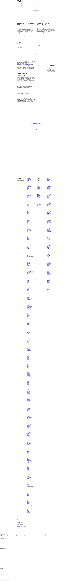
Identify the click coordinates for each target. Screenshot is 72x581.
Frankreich (28, 296)
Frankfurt (28, 294)
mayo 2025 (48, 189)
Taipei (27, 475)
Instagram (28, 323)
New (27, 388)
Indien (28, 320)
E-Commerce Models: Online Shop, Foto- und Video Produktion (30, 272)
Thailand (28, 481)
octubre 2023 (48, 202)
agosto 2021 (48, 223)
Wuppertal (28, 509)
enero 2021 (48, 229)
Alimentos (28, 188)
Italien (28, 330)
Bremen (28, 219)
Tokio (27, 485)
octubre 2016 (48, 273)
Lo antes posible (29, 350)
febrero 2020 (48, 239)
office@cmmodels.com (26, 36)
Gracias (28, 303)
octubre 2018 (48, 251)
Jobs (37, 189)
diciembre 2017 (49, 260)
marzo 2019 (48, 248)
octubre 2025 (48, 185)
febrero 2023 (48, 209)
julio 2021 (48, 224)
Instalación (28, 325)
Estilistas (28, 281)
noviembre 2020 (49, 231)
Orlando (28, 402)
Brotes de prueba (29, 222)
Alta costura (28, 190)
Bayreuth (28, 206)
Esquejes (28, 280)
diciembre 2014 (49, 291)
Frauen (39, 38)
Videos (38, 206)
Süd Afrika (28, 470)
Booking (24, 521)
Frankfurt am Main (29, 295)
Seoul (27, 452)
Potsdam (28, 421)
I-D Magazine (28, 318)
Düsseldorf (23, 64)
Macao (28, 355)
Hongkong (28, 315)
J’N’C (27, 331)
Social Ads (22, 524)
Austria (28, 200)
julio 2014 (48, 292)
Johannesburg (28, 336)
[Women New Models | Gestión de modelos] (28, 517)
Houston (28, 316)
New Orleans (28, 391)
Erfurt (27, 279)
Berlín (38, 181)
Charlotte (28, 232)
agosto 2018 (48, 253)
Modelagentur (18, 61)
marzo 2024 (48, 198)
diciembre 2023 (49, 200)
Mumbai (28, 383)
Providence (28, 427)
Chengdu (28, 233)
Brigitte (28, 221)
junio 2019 (48, 245)
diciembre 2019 (49, 241)
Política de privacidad (29, 417)
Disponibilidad (28, 262)
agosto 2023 (48, 204)
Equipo (28, 278)
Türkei (28, 488)
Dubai (27, 268)
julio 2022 (48, 215)
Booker (28, 215)
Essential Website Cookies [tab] (3, 538)
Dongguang (28, 265)
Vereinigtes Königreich (29, 496)
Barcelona (28, 204)
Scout (27, 448)
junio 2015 (48, 287)
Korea (27, 345)
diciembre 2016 (49, 271)
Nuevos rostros (29, 396)
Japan (28, 333)
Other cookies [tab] (1, 568)
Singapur (28, 457)
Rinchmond (28, 435)
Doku (27, 264)
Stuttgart (28, 468)
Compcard (28, 243)
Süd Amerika (28, 471)
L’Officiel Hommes (29, 346)
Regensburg (28, 430)
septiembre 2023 (49, 203)
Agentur (28, 187)
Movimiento (38, 195)
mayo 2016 (48, 277)
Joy (27, 337)
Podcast (28, 415)
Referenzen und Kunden (36, 123)
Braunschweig (28, 218)
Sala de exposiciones (29, 443)
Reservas (28, 433)
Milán (37, 192)
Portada (28, 418)
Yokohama (28, 512)
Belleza (38, 180)
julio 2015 (48, 286)
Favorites (28, 288)
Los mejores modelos (29, 354)
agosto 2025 (48, 187)
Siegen (28, 456)
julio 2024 (48, 196)
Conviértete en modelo (40, 184)
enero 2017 (48, 270)
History (28, 313)
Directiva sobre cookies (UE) (30, 261)
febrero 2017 (48, 269)
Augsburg (28, 198)
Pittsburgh (28, 413)
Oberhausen (28, 398)
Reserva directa (29, 432)
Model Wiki (28, 374)
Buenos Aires (50, 37)
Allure (27, 189)
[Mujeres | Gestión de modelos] (20, 517)
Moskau (28, 382)
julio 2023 (48, 205)
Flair (27, 290)
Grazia (28, 304)
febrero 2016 (48, 280)
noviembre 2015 (49, 283)
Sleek (27, 458)
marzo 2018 (48, 258)
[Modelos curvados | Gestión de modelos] (37, 517)
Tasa (27, 479)
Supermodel (28, 473)
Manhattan (28, 360)
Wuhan (28, 508)
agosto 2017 (48, 264)
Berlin (17, 64)
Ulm (27, 491)
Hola (27, 314)
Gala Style (28, 299)
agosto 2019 (48, 243)
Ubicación (28, 490)
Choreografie (28, 236)
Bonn (27, 214)
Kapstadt (28, 340)
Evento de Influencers (29, 283)
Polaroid (28, 416)
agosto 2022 (48, 214)
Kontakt (20, 42)
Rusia (27, 439)
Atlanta (28, 197)
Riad (27, 434)
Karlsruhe (28, 341)
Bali (27, 201)
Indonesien (28, 321)
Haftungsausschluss (29, 306)
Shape (28, 454)
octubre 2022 (48, 212)
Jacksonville (28, 332)
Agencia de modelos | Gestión (30, 183)
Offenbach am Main (29, 399)
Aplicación (28, 193)
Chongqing (28, 235)
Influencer (28, 322)
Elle (27, 275)
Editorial (28, 274)
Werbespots (26, 32)
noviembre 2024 (49, 192)
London (28, 351)
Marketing (28, 363)
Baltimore (28, 202)
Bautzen (28, 205)
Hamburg (20, 64)
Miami (28, 366)
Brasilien (28, 217)
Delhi (27, 254)
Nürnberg (28, 397)
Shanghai (28, 453)
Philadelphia (28, 409)
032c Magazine (29, 179)
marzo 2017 (48, 268)
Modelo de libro (29, 377)
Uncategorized (39, 204)
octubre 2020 (48, 232)
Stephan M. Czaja (29, 465)
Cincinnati (28, 238)
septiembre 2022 (49, 213)
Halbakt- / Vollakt (29, 307)
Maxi (27, 365)
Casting (28, 227)
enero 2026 (48, 183)
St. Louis (28, 464)
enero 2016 (48, 281)
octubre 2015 (48, 284)
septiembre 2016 (49, 274)
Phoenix (28, 410)
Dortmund (28, 266)
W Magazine (28, 501)
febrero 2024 (48, 199)
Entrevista (28, 277)
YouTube (28, 513)
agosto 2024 (48, 195)
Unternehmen (28, 492)
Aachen (28, 180)
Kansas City (28, 339)
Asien (27, 196)
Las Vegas (28, 347)
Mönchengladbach (29, 381)
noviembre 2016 (49, 272)
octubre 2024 (48, 193)
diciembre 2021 (49, 219)
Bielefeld (28, 211)
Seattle (28, 450)
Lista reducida (28, 349)
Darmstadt (28, 252)
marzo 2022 (48, 217)
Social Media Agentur (29, 460)
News (37, 198)
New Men (28, 390)
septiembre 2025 (49, 186)
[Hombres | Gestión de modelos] (44, 517)
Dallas (28, 251)
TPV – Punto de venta (29, 487)
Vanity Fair (28, 494)
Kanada (28, 338)
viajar (37, 205)
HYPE (28, 317)
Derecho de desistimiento (30, 256)
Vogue (28, 499)
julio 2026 (48, 180)
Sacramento (28, 441)
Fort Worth (28, 292)
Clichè (28, 240)
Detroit (28, 257)
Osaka (28, 403)
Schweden (28, 447)
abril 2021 (48, 226)
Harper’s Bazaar (29, 311)
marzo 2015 (48, 290)
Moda (37, 193)
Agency (38, 179)
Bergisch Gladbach (29, 209)
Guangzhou (28, 305)
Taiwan (28, 476)
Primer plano (28, 426)
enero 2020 (48, 240)
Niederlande (28, 393)
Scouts (28, 449)
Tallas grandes (29, 477)
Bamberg (28, 203)
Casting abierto (29, 228)
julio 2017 (48, 265)
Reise (27, 431)
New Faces (39, 43)
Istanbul (28, 329)
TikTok (28, 484)
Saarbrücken (28, 440)
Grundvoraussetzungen (29, 76)
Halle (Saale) (28, 308)
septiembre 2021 (49, 222)
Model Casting (39, 194)
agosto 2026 (48, 179)
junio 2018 (48, 255)
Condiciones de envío (29, 245)
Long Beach (28, 352)
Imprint (20, 522)
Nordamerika (28, 394)
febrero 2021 (48, 228)
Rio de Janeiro (29, 436)
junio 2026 (48, 181)
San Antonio (28, 444)
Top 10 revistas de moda (30, 486)
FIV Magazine (28, 289)
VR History (28, 500)
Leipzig (28, 348)
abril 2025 (48, 190)
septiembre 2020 (49, 233)
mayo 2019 (48, 246)
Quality (28, 428)
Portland (28, 419)
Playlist (28, 414)
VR (38, 44)
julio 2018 (48, 254)
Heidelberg (28, 312)
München (27, 64)
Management (28, 359)
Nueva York (38, 199)
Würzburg (28, 510)
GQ (27, 302)
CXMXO (19, 522)
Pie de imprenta (29, 411)
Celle (27, 231)
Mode (27, 371)
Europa (28, 282)
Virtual (28, 498)
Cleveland (28, 239)
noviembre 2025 (49, 184)
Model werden (18, 76)
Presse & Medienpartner (30, 424)
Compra (28, 244)
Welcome (28, 503)
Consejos (38, 183)
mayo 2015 (48, 288)
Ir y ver (28, 328)
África (27, 181)
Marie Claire (28, 362)
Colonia (28, 241)
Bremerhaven (28, 220)
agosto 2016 (48, 275)
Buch (27, 223)
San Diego (28, 445)
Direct (27, 260)
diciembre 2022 (49, 210)
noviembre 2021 (49, 220)
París (27, 406)
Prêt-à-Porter (28, 425)
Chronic (28, 237)
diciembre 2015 (49, 282)
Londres (38, 190)
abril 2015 (48, 289)
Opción (28, 401)
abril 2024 (48, 197)
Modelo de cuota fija (29, 376)
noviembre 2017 (49, 261)
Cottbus (28, 248)
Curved (39, 39)
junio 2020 (48, 235)
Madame (28, 356)
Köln (21, 64)
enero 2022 (48, 218)
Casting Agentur (29, 229)
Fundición (28, 297)
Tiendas (28, 483)
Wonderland (28, 507)
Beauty (28, 207)
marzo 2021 (48, 227)
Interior (28, 326)
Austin (28, 199)
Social (28, 459)
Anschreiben (18, 80)
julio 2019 (48, 244)
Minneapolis (28, 369)
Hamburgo (38, 188)
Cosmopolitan (28, 247)
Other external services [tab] (3, 553)
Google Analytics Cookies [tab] (3, 548)
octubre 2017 (48, 262)
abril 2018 (48, 257)
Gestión (28, 300)
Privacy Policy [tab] (2, 574)
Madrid (28, 357)
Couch (28, 249)
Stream (28, 467)
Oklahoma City (29, 400)
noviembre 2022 (49, 211)
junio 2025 (48, 188)
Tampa (28, 478)
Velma (28, 495)
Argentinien (28, 194)
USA (27, 493)
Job (27, 334)
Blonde (28, 212)
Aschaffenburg (29, 195)
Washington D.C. (29, 502)
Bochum (28, 213)
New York (28, 392)
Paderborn (28, 405)
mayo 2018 (48, 256)
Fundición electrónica (29, 298)
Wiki (37, 207)
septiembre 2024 (49, 194)
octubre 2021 (48, 221)
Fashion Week (39, 187)
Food (27, 291)
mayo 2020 (48, 236)
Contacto (28, 246)
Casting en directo (29, 230)
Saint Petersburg (29, 442)
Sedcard (22, 83)
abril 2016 (48, 278)
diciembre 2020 (49, 230)
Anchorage (28, 192)
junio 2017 (48, 266)
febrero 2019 (48, 249)
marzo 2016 (48, 279)
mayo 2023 (48, 207)
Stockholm (28, 466)
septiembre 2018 (49, 252)
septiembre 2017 (49, 263)
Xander (28, 511)
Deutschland (28, 258)
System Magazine (29, 474)
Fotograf (21, 98)
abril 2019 (48, 247)
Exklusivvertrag (29, 284)
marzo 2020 (48, 238)
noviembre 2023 (49, 201)
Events (38, 186)
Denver (28, 255)
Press (38, 202)
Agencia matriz (29, 186)
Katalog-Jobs (28, 343)
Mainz (28, 358)
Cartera (28, 226)
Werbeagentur (32, 103)
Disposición (28, 263)
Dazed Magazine (29, 253)
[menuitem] (19, 1)
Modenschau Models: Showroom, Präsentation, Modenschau (30, 380)
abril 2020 (48, 237)
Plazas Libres (38, 201)
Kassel (28, 342)
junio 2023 (48, 206)
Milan (27, 367)
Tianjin (28, 482)
